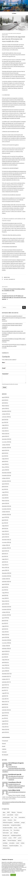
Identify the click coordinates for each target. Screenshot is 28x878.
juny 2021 (4, 556)
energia (23, 822)
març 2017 (4, 698)
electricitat (16, 822)
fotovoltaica (16, 830)
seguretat (12, 279)
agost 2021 (4, 550)
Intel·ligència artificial (16, 835)
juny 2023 (4, 489)
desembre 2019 (6, 606)
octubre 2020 (5, 578)
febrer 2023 (5, 500)
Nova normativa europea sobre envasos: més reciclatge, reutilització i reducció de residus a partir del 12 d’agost (13, 333)
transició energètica (13, 845)
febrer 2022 (5, 534)
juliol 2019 (4, 620)
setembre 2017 (5, 682)
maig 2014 (4, 721)
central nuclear (6, 817)
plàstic (4, 840)
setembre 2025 (5, 416)
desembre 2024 (6, 439)
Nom (3, 362)
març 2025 (4, 430)
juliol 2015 (4, 707)
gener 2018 (5, 671)
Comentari (5, 373)
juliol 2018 (4, 654)
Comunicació (5, 740)
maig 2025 (4, 425)
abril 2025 (4, 428)
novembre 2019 (6, 609)
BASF (8, 812)
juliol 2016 (4, 704)
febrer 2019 (5, 634)
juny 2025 (4, 422)
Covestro (10, 820)
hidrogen (16, 832)
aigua (4, 812)
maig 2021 (4, 559)
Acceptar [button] (13, 874)
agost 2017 (4, 684)
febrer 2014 (5, 729)
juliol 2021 (4, 553)
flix (11, 830)
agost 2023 (5, 484)
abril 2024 (4, 461)
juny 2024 (4, 456)
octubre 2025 (5, 414)
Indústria (7, 277)
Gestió (3, 746)
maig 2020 (4, 592)
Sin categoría (5, 754)
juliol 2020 (4, 587)
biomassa (19, 812)
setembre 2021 (5, 548)
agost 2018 (5, 651)
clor (12, 817)
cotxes (6, 279)
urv (21, 845)
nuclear (10, 838)
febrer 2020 (5, 601)
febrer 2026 (5, 405)
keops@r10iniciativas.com (14, 784)
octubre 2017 (5, 679)
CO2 (16, 817)
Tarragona (5, 845)
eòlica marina (6, 830)
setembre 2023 (5, 481)
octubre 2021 (5, 545)
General (4, 743)
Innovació (4, 752)
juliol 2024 (4, 453)
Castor (16, 815)
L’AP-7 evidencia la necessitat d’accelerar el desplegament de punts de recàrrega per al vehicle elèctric (14, 318)
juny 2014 (4, 718)
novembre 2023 (6, 475)
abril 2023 (4, 495)
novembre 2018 (6, 643)
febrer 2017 (5, 701)
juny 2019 (4, 623)
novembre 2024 (6, 442)
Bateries (14, 812)
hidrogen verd (6, 835)
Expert (6, 8)
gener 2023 (5, 503)
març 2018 (4, 665)
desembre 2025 (6, 411)
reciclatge (5, 843)
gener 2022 (5, 537)
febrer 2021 (5, 567)
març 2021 (4, 564)
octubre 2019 (5, 612)
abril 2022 (4, 528)
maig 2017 (4, 693)
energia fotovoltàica (15, 825)
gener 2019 (5, 637)
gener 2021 (4, 570)
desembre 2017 (6, 673)
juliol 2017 (4, 687)
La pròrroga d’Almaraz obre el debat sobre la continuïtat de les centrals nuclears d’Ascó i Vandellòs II (12, 325)
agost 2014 (5, 712)
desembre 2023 (6, 472)
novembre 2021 (5, 542)
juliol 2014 (4, 715)
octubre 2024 (5, 444)
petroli (19, 838)
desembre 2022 (6, 506)
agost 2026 (5, 397)
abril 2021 (4, 562)
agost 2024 (5, 450)
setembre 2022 (5, 514)
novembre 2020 (6, 576)
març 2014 (4, 726)
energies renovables (7, 827)
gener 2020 (5, 604)
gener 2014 (5, 732)
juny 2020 (4, 590)
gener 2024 (5, 470)
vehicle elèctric (6, 848)
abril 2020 (4, 595)
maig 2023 (4, 492)
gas (11, 832)
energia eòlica (6, 825)
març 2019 (4, 631)
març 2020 (4, 598)
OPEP (14, 838)
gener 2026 (5, 408)
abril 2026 (4, 403)
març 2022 (4, 531)
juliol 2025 (4, 419)
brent (4, 815)
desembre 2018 (6, 640)
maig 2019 (4, 626)
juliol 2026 (4, 400)
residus (22, 843)
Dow (15, 820)
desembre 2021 (6, 539)
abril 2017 (4, 696)
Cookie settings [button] (5, 875)
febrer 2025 (5, 433)
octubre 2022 (5, 511)
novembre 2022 (6, 509)
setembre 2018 (5, 648)
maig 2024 (4, 458)
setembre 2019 (5, 615)
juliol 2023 (4, 486)
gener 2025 (5, 436)
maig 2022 (4, 525)
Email (4, 368)
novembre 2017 (5, 676)
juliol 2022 (4, 520)
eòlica (20, 827)
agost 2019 (5, 617)
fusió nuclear (6, 832)
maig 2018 (4, 659)
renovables (11, 843)
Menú (14, 13)
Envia (4, 387)
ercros (15, 827)
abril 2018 (4, 662)
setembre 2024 (5, 447)
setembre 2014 (5, 710)
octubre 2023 (5, 478)
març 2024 (4, 464)
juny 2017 (4, 690)
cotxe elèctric (22, 817)
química (19, 840)
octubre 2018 (5, 645)
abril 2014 (4, 724)
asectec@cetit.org (12, 766)
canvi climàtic (10, 815)
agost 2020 (5, 584)
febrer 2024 (5, 467)
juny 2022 (4, 523)
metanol (5, 838)
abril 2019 (4, 629)
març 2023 (4, 497)
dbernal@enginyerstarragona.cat (16, 776)
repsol (17, 843)
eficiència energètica (8, 822)
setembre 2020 (5, 581)
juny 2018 (4, 657)
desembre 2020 (6, 573)
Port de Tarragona (12, 840)
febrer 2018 (5, 668)
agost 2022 (5, 517)
